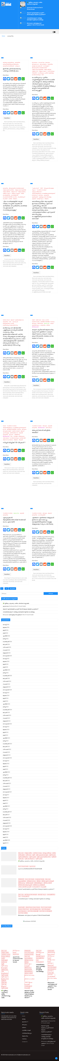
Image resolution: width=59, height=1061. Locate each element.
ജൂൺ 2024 (5, 698)
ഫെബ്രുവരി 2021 (7, 811)
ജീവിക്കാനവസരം (31, 881)
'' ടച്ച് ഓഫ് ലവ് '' (35, 188)
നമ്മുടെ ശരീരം (28, 853)
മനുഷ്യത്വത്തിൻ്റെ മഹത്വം (10, 197)
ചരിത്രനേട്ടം (17, 434)
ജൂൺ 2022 (5, 766)
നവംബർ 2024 (6, 684)
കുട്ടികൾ (34, 198)
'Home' (4, 425)
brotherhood (35, 195)
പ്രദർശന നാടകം (37, 853)
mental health (21, 907)
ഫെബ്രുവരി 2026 (7, 641)
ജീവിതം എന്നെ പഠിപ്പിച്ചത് (47, 881)
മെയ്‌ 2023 (5, 735)
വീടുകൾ (21, 439)
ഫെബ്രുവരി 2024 (7, 709)
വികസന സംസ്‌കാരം (8, 439)
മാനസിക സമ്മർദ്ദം (23, 912)
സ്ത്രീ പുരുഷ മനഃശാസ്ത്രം (42, 854)
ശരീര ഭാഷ (28, 854)
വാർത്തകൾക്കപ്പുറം (27, 1033)
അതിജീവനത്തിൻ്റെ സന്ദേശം (47, 321)
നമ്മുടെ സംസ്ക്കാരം (15, 193)
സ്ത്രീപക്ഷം (21, 858)
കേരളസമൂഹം (40, 198)
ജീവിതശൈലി (35, 326)
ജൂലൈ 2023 (6, 729)
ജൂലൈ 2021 (6, 797)
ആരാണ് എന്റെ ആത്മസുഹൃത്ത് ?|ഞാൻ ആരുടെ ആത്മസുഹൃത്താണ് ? (21, 609)
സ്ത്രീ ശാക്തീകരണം (23, 856)
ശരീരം (53, 853)
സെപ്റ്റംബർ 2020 (7, 826)
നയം (10, 321)
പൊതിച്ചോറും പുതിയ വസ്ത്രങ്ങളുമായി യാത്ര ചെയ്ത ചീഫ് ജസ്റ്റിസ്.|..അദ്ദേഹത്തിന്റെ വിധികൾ (43, 158)
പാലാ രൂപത (15, 321)
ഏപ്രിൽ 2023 (6, 738)
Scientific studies (36, 321)
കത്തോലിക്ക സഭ (14, 432)
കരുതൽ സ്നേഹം (36, 325)
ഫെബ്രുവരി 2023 (7, 743)
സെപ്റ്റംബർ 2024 (7, 689)
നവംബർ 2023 (6, 718)
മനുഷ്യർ (5, 198)
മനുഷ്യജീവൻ (14, 195)
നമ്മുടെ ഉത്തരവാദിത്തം (8, 190)
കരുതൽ (21, 432)
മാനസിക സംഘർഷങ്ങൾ (46, 911)
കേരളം (24, 1019)
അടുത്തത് (12, 588)
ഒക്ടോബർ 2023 (6, 721)
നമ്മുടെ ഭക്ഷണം (22, 191)
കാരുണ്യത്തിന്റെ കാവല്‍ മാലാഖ (11, 64)
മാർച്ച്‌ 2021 (5, 809)
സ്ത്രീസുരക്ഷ (39, 858)
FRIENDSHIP (21, 879)
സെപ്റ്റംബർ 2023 (7, 723)
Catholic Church (6, 320)
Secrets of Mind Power (24, 909)
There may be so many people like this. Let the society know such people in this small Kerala (44, 578)
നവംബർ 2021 (6, 786)
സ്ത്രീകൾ (54, 856)
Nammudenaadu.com (11, 1054)
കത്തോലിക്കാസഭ (19, 320)
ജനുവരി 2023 (6, 746)
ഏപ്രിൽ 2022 (6, 772)
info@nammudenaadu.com (23, 1054)
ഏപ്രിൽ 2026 (6, 636)
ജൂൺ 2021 (5, 800)
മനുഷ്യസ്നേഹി (21, 197)
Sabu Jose (21, 853)
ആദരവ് (12, 320)
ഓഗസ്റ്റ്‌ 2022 (6, 760)
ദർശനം (24, 1027)
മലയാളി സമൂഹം (42, 894)
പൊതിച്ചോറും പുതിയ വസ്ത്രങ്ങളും (46, 73)
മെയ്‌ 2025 (5, 667)
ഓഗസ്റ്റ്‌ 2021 (6, 794)
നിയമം (22, 193)
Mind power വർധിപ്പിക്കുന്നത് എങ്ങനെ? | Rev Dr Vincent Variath (18, 614)
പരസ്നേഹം (17, 66)
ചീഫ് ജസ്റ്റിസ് (46, 66)
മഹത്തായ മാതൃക (36, 74)
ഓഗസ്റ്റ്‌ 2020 (6, 828)
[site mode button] (53, 32)
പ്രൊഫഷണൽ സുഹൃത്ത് (25, 886)
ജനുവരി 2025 (6, 678)
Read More (7, 118)
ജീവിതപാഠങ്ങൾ (47, 882)
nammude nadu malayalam (9, 266)
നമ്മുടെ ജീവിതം (47, 69)
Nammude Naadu (8, 121)
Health (33, 320)
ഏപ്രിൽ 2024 (6, 704)
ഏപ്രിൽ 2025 (6, 670)
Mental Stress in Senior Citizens (33, 907)
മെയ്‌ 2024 (5, 701)
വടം (19, 896)
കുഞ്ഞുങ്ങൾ (35, 197)
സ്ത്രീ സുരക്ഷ (32, 856)
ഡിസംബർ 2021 (7, 783)
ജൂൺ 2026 (5, 630)
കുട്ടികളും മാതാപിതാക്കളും (45, 197)
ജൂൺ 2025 (5, 664)
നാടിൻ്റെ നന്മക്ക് (26, 1030)
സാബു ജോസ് (35, 886)
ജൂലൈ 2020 (6, 831)
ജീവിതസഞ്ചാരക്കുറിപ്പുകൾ (25, 884)
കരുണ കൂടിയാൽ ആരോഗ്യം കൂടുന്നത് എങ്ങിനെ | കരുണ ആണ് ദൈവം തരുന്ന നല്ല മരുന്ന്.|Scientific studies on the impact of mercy (43, 334)
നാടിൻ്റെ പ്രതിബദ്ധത (18, 436)
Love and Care (41, 62)
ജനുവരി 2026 (6, 644)
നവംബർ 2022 (6, 752)
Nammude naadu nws (8, 123)
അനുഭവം (47, 62)
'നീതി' (41, 188)
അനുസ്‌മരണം (43, 64)
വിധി (42, 74)
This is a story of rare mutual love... (17, 127)
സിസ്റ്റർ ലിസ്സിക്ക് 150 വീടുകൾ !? (14, 442)
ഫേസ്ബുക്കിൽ (41, 515)
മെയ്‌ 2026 (5, 633)
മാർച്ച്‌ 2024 (5, 706)
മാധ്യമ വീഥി (23, 438)
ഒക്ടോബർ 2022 (6, 755)
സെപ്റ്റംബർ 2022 (7, 758)
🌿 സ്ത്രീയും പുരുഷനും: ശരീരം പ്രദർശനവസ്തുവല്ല (16, 603)
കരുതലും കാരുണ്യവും (8, 62)
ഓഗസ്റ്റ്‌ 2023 (6, 726)
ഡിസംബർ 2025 (7, 647)
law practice (34, 62)
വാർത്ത (10, 198)
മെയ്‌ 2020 (5, 837)
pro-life (47, 320)
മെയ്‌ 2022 (5, 769)
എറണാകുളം (6, 432)
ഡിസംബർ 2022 (7, 749)
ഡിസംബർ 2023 (7, 715)
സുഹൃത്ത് (43, 886)
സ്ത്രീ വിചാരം (52, 854)
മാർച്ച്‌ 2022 (5, 775)
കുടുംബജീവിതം (22, 881)
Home (23, 1016)
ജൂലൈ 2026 (6, 627)
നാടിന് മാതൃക (50, 71)
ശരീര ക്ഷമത (21, 854)
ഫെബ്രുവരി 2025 (7, 675)
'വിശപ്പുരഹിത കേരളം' (49, 188)
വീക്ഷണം (15, 198)
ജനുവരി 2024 (6, 712)
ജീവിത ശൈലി (29, 882)
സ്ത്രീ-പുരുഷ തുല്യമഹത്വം (43, 856)
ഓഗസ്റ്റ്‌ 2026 (6, 624)
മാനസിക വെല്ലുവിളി (33, 911)
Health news (38, 320)
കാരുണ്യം (17, 62)
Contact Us (24, 1041)
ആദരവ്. (50, 513)
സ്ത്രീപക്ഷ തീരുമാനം (29, 858)
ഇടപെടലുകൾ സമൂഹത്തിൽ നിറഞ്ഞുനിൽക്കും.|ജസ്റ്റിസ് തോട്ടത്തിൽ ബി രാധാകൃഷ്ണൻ (42, 155)
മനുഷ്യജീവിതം (6, 195)
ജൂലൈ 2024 (6, 695)
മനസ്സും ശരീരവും (47, 853)
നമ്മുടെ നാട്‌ (35, 71)
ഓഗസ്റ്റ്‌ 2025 (6, 658)
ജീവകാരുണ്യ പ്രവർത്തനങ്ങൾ (39, 67)
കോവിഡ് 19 (25, 1021)
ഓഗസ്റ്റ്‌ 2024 (6, 692)
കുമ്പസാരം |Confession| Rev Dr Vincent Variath (14, 606)
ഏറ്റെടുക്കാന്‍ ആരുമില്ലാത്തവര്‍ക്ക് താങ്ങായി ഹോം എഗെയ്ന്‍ (14, 520)
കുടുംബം (11, 434)
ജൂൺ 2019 (5, 843)
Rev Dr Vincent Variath (23, 866)
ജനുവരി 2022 (6, 780)
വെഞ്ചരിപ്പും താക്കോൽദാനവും (10, 325)
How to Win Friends (29, 879)
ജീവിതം (48, 325)
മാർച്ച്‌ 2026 (5, 638)
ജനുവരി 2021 (6, 814)
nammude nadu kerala (8, 125)
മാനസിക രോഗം (22, 911)
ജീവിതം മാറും (22, 882)
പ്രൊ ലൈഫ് (6, 438)
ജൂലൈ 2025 (6, 661)
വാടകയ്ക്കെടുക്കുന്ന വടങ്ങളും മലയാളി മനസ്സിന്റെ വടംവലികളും (19, 612)
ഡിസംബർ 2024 (7, 681)
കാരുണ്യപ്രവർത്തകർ (8, 66)
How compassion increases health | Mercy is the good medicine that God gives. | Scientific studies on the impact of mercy (43, 391)
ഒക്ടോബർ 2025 (6, 653)
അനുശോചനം (35, 64)
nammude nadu (18, 123)
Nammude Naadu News (19, 121)
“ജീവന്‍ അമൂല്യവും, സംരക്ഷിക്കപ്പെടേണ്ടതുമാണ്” (43, 193)
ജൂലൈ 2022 (6, 763)
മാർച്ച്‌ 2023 (5, 740)
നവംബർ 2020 (6, 820)
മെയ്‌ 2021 (5, 803)
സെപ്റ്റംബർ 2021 (7, 792)
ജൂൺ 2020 (5, 834)
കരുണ (52, 323)
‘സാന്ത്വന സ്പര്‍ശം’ (41, 190)
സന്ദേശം (24, 1038)
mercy (43, 320)
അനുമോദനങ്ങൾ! (7, 431)
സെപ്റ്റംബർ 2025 (7, 655)
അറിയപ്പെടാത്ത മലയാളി (30, 894)
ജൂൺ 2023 (5, 732)
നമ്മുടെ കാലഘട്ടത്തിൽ (37, 69)
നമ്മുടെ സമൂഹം (43, 71)
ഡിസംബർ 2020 (7, 817)
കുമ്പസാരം (32, 866)
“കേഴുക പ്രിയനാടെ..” (37, 191)
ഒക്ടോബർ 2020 (6, 823)
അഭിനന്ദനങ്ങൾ (16, 431)
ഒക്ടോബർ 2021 (6, 789)
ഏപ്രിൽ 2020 (6, 840)
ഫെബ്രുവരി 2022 (7, 777)
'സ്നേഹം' (34, 190)
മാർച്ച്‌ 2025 (5, 672)
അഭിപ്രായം (40, 323)
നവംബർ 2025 (6, 650)
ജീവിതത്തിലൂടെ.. (38, 882)
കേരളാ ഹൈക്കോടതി (37, 66)
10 (6, 588)
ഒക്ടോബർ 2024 (6, 687)
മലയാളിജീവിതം (51, 894)
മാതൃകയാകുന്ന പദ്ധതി (8, 323)
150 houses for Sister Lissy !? (11, 468)
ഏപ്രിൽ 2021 (6, 806)
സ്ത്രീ (33, 854)
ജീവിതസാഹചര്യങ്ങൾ (38, 884)
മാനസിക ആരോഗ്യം (35, 909)
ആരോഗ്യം (46, 323)
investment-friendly (39, 879)
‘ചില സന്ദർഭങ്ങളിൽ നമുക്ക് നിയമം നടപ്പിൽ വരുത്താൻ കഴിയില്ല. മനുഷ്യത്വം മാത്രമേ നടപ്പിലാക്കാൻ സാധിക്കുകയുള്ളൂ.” (15, 206)
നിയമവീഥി (34, 73)
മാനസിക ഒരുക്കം (46, 909)
